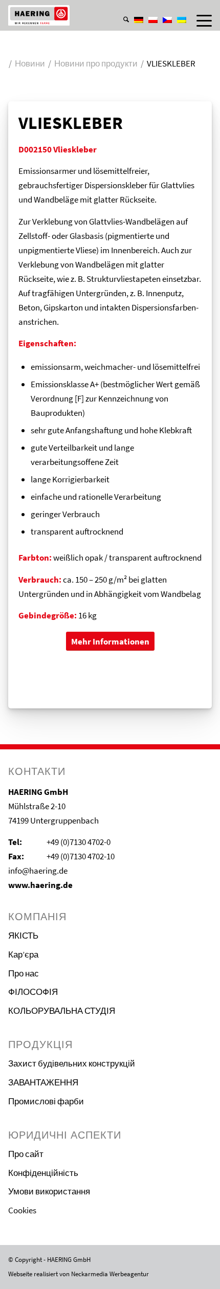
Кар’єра (23, 954)
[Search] (121, 20)
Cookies (22, 1210)
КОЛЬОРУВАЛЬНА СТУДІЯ (61, 1010)
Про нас (23, 973)
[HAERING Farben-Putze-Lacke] (89, 15)
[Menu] (199, 20)
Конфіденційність (43, 1173)
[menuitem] (121, 9)
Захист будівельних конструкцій (71, 1063)
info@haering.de (38, 870)
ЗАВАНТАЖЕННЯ (43, 1082)
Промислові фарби (46, 1101)
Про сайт (25, 1154)
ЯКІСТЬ (23, 935)
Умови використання (49, 1191)
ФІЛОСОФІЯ (33, 991)
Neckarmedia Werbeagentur (110, 1274)
